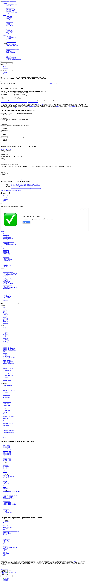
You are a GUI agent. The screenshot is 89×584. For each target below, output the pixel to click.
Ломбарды (8, 50)
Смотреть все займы (5, 144)
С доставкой (8, 38)
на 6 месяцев (6, 466)
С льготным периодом (11, 37)
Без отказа (5, 484)
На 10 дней (5, 332)
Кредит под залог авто (8, 497)
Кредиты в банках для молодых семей (11, 491)
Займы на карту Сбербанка (9, 348)
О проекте (3, 290)
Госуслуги (5, 515)
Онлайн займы (9, 16)
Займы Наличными (10, 19)
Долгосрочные (6, 260)
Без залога (5, 418)
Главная (5, 72)
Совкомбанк (6, 532)
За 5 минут (5, 434)
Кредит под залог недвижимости (10, 495)
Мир (4, 555)
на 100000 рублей (7, 448)
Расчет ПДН (8, 47)
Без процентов (9, 20)
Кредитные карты (10, 8)
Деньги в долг (6, 403)
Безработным (6, 425)
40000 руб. (5, 320)
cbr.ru (57, 106)
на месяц (5, 463)
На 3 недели (6, 335)
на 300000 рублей (7, 452)
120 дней (5, 550)
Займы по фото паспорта (8, 363)
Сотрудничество (6, 294)
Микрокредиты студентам (9, 390)
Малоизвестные (6, 397)
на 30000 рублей (6, 446)
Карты (4, 35)
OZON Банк (6, 521)
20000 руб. (5, 317)
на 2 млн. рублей (7, 458)
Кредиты (5, 3)
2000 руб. (5, 310)
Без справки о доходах (8, 423)
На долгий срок (6, 342)
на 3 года (5, 469)
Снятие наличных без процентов (10, 547)
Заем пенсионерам (7, 388)
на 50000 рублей (6, 447)
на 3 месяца (5, 465)
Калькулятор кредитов (11, 44)
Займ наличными (7, 351)
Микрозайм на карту (7, 365)
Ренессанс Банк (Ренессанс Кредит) (11, 531)
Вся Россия (5, 66)
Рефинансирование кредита (9, 503)
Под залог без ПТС (7, 370)
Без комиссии (6, 546)
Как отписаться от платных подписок (14, 59)
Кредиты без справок (10, 10)
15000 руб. (5, 316)
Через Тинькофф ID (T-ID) (9, 357)
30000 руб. (5, 319)
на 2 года (5, 468)
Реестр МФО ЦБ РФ (10, 55)
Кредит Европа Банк (7, 527)
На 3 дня (5, 328)
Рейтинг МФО (9, 51)
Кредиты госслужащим (8, 498)
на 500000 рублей (7, 454)
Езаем (4, 200)
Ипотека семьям (6, 501)
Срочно (5, 543)
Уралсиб (5, 534)
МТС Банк (5, 528)
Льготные (5, 549)
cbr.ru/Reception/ (72, 106)
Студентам (8, 23)
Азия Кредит (6, 196)
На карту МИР (6, 356)
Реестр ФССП (6, 286)
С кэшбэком (8, 36)
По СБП (5, 355)
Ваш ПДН (5, 280)
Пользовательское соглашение (22, 566)
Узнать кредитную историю (12, 46)
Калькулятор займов (7, 270)
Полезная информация (11, 58)
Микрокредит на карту (8, 368)
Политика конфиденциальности (8, 566)
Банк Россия (6, 475)
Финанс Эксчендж (7, 195)
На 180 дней (6, 340)
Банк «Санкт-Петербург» (8, 476)
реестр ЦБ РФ (75, 561)
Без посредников (7, 265)
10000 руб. (5, 314)
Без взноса (5, 488)
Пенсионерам (9, 24)
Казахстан (5, 68)
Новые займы (9, 17)
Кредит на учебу (6, 499)
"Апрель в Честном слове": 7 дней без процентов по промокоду (25, 184)
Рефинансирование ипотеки (9, 504)
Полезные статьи (10, 190)
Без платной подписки (8, 361)
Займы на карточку (7, 347)
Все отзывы (10, 178)
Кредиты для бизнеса (10, 9)
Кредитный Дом (6, 199)
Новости (5, 298)
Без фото (5, 413)
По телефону (6, 373)
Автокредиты (9, 5)
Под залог (5, 377)
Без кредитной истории (8, 416)
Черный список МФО (10, 52)
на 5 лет (5, 470)
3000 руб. (5, 311)
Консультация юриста (8, 277)
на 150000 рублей (7, 449)
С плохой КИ (9, 30)
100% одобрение (6, 264)
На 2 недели (6, 333)
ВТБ (4, 526)
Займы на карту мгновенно (9, 349)
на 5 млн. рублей (7, 460)
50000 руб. (5, 321)
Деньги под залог (7, 505)
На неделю (5, 331)
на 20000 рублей (6, 445)
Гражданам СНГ (9, 25)
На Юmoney (5, 354)
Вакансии (5, 295)
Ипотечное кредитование (8, 492)
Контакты (5, 293)
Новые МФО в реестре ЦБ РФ (10, 287)
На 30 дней (5, 336)
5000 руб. (5, 313)
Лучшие (5, 554)
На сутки (5, 327)
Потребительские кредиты (12, 4)
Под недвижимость (7, 512)
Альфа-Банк (5, 524)
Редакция (32, 566)
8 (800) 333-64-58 (4, 569)
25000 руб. (5, 318)
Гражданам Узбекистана (8, 432)
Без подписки (6, 420)
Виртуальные (6, 553)
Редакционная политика (40, 566)
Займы (4, 15)
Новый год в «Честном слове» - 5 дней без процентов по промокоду (26, 188)
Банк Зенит (5, 525)
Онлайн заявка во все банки (12, 13)
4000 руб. (5, 312)
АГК (4, 201)
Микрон (5, 198)
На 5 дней (5, 329)
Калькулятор (6, 509)
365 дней (5, 552)
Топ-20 (7, 33)
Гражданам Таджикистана (9, 430)
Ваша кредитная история (11, 53)
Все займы (5, 73)
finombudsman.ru (31, 106)
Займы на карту (9, 18)
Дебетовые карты (9, 40)
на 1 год (5, 467)
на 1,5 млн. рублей (7, 456)
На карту (5, 482)
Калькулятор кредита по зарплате (10, 273)
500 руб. (5, 307)
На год (4, 341)
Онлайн (5, 353)
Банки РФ (5, 275)
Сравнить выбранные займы (7, 582)
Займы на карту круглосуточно (10, 350)
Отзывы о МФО (6, 282)
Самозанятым (6, 266)
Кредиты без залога (7, 494)
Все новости (3, 190)
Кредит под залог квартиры (9, 496)
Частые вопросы (17, 190)
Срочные (8, 29)
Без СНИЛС (6, 412)
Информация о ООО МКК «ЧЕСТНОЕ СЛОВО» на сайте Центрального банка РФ (19, 102)
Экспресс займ (6, 407)
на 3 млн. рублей (7, 459)
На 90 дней (5, 339)
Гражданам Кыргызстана (8, 427)
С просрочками (9, 31)
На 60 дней (5, 338)
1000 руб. (5, 308)
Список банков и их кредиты (12, 49)
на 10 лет (5, 472)
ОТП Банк (5, 529)
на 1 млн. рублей (7, 455)
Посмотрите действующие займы (8, 85)
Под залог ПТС (9, 22)
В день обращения (7, 243)
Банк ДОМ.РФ (6, 477)
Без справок (8, 39)
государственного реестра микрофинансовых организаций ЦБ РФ (37, 83)
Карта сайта (5, 300)
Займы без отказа (9, 28)
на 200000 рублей (7, 451)
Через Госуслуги (6, 261)
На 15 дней (5, 334)
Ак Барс (5, 522)
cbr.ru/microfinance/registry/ (16, 107)
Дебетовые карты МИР (11, 42)
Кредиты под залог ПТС (11, 12)
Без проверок (9, 32)
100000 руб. (5, 323)
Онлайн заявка (13, 1)
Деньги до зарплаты (10, 26)
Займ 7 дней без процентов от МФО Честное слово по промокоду (25, 185)
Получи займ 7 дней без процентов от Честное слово (22, 186)
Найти (2, 64)
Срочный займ (6, 405)
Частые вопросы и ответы (11, 57)
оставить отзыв (39, 104)
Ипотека (8, 6)
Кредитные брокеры (10, 56)
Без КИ (4, 487)
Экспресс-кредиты (10, 11)
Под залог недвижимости (8, 375)
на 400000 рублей (7, 453)
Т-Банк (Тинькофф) (7, 533)
